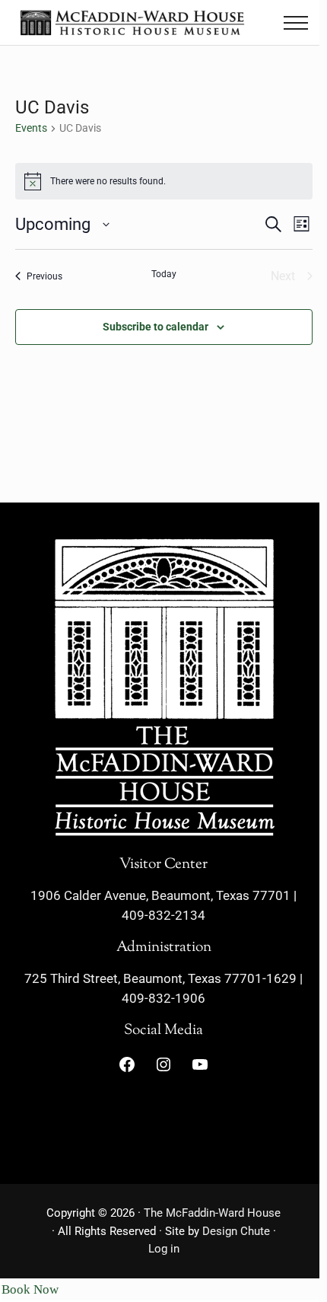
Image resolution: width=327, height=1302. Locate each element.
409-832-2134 (163, 915)
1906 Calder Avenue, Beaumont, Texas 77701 (160, 896)
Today (163, 274)
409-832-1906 (163, 998)
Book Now (30, 1289)
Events (31, 128)
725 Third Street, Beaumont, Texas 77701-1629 (160, 979)
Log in (163, 1249)
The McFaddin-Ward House (212, 1213)
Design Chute (236, 1231)
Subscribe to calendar (155, 327)
